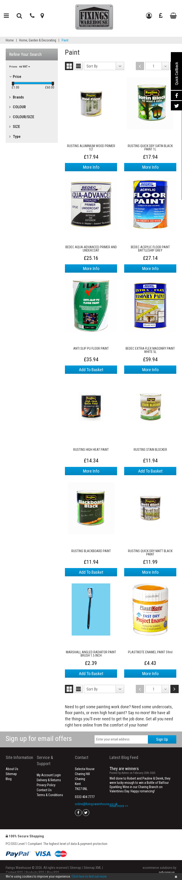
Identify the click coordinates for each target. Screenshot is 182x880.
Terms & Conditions (50, 795)
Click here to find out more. (89, 876)
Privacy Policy (46, 785)
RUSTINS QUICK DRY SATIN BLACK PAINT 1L (150, 147)
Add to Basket (91, 369)
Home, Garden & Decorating (37, 40)
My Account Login (49, 775)
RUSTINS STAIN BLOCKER (150, 449)
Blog (9, 779)
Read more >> (118, 806)
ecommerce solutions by (159, 868)
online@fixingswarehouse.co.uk (96, 804)
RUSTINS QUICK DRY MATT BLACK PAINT (150, 552)
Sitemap (11, 774)
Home (10, 40)
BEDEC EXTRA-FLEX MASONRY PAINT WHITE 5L (150, 350)
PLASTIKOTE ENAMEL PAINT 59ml (150, 652)
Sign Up (162, 739)
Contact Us (44, 790)
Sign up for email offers (39, 738)
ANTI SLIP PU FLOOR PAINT (91, 348)
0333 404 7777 (85, 797)
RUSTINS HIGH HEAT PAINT (91, 449)
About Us (12, 769)
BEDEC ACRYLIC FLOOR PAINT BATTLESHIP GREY (150, 248)
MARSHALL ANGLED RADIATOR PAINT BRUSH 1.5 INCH (91, 653)
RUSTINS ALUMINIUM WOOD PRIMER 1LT (91, 147)
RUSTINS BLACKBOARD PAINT (91, 551)
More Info (91, 167)
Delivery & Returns (49, 780)
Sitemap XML (92, 868)
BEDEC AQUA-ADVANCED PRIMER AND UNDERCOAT (91, 248)
